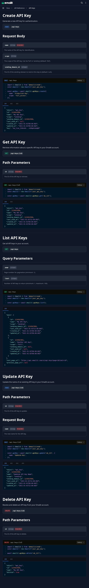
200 (5, 202)
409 (17, 104)
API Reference (19, 8)
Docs (8, 8)
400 (11, 104)
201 (5, 104)
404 (11, 202)
